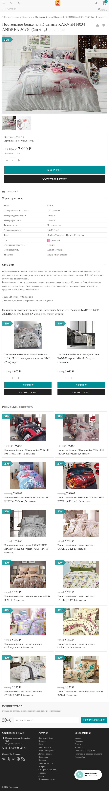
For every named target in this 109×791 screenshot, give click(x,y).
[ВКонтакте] (4, 759)
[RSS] (23, 759)
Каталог (11, 9)
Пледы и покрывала (46, 750)
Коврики (42, 760)
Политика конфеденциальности (88, 753)
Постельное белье (45, 737)
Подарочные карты (46, 779)
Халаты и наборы (45, 763)
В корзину (54, 170)
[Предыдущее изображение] (6, 335)
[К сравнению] (97, 25)
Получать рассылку (94, 720)
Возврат (78, 744)
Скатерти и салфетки (47, 769)
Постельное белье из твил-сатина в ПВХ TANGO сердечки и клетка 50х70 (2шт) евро (27, 358)
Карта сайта (80, 757)
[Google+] (13, 759)
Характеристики (12, 198)
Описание (8, 265)
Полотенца (43, 757)
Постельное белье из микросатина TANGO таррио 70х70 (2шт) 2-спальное (78, 358)
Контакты (79, 747)
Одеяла (41, 744)
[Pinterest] (18, 759)
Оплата (78, 737)
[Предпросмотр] (28, 335)
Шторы (41, 766)
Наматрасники (44, 747)
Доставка (79, 741)
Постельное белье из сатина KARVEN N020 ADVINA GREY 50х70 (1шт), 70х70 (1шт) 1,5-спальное (26, 549)
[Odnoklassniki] (8, 759)
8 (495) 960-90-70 (15, 748)
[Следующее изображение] (50, 335)
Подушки (42, 741)
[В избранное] (104, 25)
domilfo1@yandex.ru (13, 754)
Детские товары (45, 753)
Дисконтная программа (85, 750)
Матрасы (42, 772)
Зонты (41, 776)
